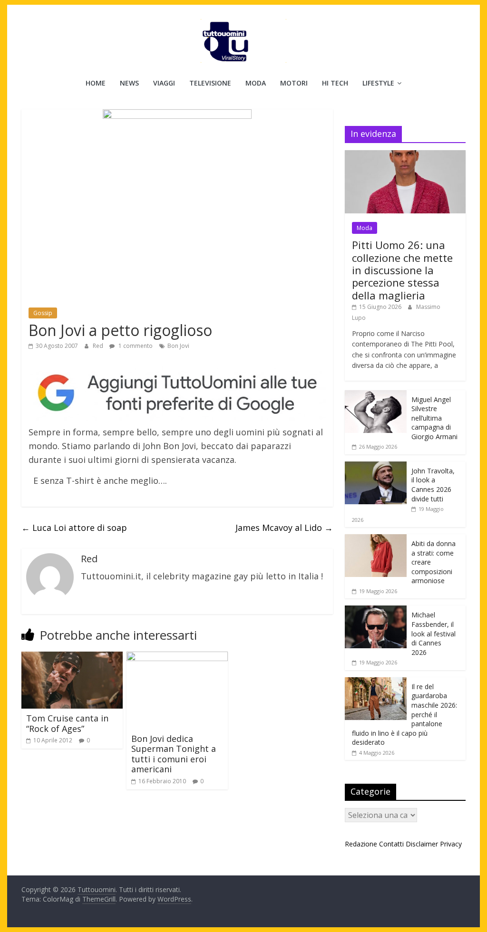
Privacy (451, 843)
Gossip (42, 313)
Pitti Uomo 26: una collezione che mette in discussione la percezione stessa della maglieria (402, 270)
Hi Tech (335, 82)
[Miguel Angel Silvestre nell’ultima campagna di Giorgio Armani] (376, 395)
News (129, 82)
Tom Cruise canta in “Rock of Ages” (67, 723)
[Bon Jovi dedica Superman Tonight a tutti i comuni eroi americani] (177, 657)
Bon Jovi (178, 346)
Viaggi (164, 82)
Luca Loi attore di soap (74, 527)
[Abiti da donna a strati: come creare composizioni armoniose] (376, 539)
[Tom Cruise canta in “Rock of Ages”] (72, 657)
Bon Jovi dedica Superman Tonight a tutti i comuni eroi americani (173, 754)
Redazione (361, 843)
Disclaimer (422, 843)
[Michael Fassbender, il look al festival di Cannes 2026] (376, 610)
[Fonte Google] (177, 393)
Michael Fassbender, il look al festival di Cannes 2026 (433, 633)
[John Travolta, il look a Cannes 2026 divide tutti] (376, 466)
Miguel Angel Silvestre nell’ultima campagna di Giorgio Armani (434, 418)
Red (99, 346)
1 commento (135, 346)
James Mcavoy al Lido (284, 527)
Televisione (210, 82)
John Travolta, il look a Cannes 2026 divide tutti (433, 484)
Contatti (391, 843)
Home (96, 82)
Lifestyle (378, 82)
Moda (255, 82)
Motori (294, 82)
